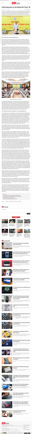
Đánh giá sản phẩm (6, 241)
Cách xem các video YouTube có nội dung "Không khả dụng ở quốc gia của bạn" (21, 261)
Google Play (28, 433)
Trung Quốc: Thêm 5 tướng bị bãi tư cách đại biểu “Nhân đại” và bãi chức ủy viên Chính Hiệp (5, 226)
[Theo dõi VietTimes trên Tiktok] (28, 429)
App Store (25, 433)
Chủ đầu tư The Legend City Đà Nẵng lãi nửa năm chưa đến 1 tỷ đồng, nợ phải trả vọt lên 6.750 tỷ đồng (27, 235)
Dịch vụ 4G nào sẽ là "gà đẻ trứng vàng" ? (9, 197)
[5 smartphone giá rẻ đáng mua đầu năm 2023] (7, 307)
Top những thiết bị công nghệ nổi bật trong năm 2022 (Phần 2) (21, 314)
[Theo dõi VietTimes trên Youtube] (27, 429)
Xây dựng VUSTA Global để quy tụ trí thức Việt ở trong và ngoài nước (19, 235)
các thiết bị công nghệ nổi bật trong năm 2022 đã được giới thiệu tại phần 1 (18, 317)
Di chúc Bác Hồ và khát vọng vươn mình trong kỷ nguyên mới (12, 225)
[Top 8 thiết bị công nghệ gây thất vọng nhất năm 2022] (7, 334)
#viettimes (20, 201)
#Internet (7, 201)
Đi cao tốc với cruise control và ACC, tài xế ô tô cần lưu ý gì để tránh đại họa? (12, 235)
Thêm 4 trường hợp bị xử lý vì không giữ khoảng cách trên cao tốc (27, 225)
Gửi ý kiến (28, 213)
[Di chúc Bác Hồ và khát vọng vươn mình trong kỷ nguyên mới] (12, 221)
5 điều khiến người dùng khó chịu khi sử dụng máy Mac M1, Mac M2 (21, 393)
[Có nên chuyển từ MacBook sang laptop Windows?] (7, 369)
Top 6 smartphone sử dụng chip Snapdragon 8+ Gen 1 (19, 411)
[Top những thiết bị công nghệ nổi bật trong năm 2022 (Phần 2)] (7, 316)
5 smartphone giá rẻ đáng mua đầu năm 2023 (21, 305)
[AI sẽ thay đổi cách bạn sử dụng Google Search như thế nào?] (7, 246)
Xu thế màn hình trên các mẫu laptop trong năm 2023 (21, 288)
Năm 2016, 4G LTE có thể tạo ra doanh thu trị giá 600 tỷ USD (11, 195)
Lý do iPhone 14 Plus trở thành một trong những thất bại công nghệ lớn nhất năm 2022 (21, 377)
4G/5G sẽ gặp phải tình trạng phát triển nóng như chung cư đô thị (12, 196)
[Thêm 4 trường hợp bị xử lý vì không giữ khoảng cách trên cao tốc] (27, 221)
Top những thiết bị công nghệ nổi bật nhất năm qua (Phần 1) (21, 323)
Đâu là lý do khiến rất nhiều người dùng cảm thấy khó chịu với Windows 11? (21, 385)
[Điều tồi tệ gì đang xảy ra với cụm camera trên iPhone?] (7, 360)
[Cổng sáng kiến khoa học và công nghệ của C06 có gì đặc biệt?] (5, 231)
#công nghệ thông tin (11, 201)
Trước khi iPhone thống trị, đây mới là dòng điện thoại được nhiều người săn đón (21, 252)
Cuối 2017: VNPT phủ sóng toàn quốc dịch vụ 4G (10, 198)
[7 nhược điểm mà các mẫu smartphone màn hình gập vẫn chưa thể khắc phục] (7, 404)
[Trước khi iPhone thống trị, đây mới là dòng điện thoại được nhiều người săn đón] (7, 254)
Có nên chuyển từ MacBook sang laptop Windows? (21, 367)
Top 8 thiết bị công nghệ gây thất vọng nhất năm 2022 (20, 332)
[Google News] (28, 9)
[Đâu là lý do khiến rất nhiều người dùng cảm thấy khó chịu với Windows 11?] (7, 387)
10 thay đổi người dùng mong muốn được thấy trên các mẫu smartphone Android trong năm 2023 (21, 297)
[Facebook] (24, 9)
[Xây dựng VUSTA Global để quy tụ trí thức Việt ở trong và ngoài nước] (20, 231)
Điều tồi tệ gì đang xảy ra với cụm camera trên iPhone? (21, 358)
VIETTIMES (16, 3)
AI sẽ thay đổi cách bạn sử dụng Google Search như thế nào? (21, 244)
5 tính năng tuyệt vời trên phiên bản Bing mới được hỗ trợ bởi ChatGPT (21, 279)
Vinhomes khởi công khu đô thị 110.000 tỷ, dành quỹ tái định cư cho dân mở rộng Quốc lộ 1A (20, 226)
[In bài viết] (25, 9)
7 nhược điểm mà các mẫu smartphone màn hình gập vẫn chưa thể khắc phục (20, 402)
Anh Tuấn (4, 9)
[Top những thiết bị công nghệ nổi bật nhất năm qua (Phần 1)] (7, 325)
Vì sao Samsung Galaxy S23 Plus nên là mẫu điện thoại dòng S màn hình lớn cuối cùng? (21, 350)
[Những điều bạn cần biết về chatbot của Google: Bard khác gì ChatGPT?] (7, 272)
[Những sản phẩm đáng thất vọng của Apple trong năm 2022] (7, 343)
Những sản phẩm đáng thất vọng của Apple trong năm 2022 (21, 341)
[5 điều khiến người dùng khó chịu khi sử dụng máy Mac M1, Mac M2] (7, 395)
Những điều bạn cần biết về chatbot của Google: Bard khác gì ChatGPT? (21, 270)
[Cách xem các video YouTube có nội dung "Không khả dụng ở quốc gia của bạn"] (7, 263)
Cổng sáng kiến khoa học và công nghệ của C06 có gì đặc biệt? (5, 234)
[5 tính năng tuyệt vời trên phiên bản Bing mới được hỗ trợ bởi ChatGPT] (7, 281)
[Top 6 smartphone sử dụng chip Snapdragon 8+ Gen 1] (7, 413)
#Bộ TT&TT (16, 201)
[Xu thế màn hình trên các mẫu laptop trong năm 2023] (7, 290)
